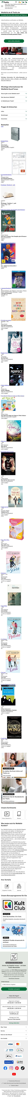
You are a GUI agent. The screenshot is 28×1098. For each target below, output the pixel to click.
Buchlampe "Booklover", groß (8, 185)
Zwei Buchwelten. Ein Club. (14, 910)
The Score (3, 573)
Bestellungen (4, 115)
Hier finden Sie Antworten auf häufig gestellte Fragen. (14, 33)
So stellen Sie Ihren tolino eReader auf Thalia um (14, 15)
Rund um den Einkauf (6, 1034)
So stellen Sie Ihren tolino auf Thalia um (14, 765)
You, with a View (5, 539)
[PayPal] (19, 1056)
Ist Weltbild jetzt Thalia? (7, 101)
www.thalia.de (4, 832)
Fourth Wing (4, 738)
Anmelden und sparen (14, 989)
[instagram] (11, 1068)
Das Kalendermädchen (6, 174)
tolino (2, 111)
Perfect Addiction (5, 385)
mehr (2, 126)
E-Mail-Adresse (5, 981)
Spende (19, 887)
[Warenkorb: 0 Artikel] (25, 2)
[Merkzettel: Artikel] (22, 2)
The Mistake (4, 639)
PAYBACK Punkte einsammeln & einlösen (14, 935)
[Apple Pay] (8, 1056)
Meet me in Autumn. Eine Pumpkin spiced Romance (13, 209)
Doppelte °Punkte (7, 887)
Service (3, 1031)
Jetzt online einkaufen (14, 41)
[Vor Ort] (16, 2)
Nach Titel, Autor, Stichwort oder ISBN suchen (15, 4)
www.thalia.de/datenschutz (8, 875)
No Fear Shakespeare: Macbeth (8, 684)
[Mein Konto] (19, 2)
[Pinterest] (17, 1068)
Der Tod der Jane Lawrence (7, 451)
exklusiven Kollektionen (21, 850)
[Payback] (9, 1062)
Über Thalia (4, 1027)
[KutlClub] (20, 1062)
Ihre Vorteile (4, 1038)
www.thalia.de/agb (17, 873)
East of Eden (4, 605)
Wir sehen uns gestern (6, 320)
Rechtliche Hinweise (14, 978)
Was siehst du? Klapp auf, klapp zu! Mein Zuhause (12, 395)
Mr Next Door (4, 352)
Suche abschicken (9, 8)
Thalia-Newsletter (5, 864)
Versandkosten (17, 1096)
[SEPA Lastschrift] (9, 1050)
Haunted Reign (4, 141)
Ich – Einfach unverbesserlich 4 (8, 242)
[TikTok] (22, 1068)
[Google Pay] (20, 1050)
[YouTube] (14, 1074)
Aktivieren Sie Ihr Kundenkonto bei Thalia (14, 790)
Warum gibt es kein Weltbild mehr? (10, 93)
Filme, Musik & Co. (7, 815)
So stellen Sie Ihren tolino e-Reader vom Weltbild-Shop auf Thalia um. (14, 79)
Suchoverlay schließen (9, 5)
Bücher (19, 815)
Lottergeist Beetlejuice (6, 288)
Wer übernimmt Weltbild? (8, 97)
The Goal (3, 672)
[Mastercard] (17, 1044)
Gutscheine (4, 119)
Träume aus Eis (4, 506)
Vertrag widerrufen (14, 1023)
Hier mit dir (4, 441)
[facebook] (5, 1068)
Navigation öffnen (2, 6)
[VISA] (10, 1044)
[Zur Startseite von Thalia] (8, 2)
